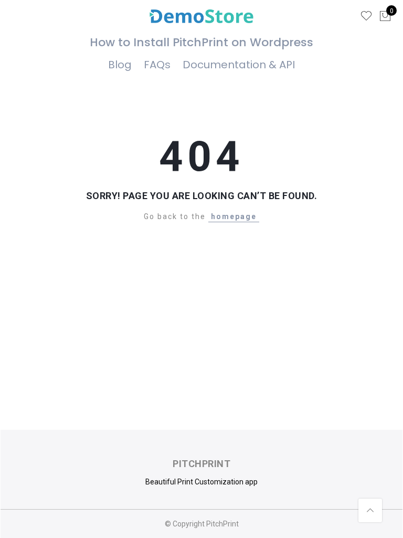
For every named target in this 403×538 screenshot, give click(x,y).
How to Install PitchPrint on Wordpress (201, 42)
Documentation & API (239, 64)
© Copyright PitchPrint (202, 524)
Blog (120, 64)
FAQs (157, 64)
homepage (234, 216)
